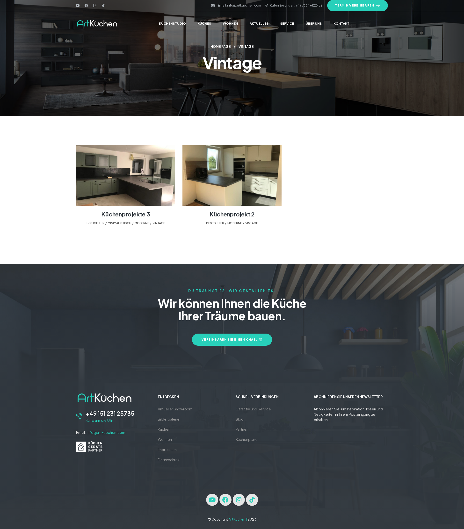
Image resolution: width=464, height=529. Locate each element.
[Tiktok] (103, 5)
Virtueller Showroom (175, 409)
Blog (240, 419)
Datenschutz (169, 459)
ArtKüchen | (238, 519)
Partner (242, 429)
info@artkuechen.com (106, 432)
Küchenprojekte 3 (125, 214)
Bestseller (95, 223)
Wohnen (165, 439)
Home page (220, 46)
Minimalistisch (119, 223)
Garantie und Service (253, 409)
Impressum (167, 449)
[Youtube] (78, 5)
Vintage (158, 223)
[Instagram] (94, 5)
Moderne (142, 223)
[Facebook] (86, 5)
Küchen (164, 429)
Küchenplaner (247, 439)
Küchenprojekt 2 (232, 214)
